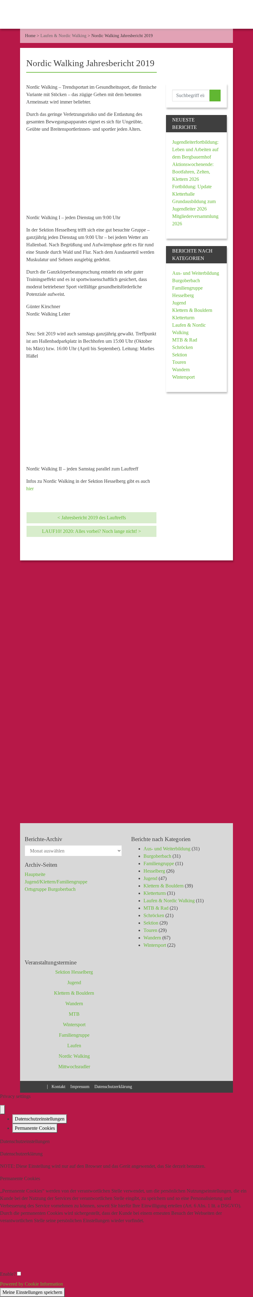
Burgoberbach (186, 280)
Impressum (79, 1086)
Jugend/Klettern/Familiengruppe (56, 881)
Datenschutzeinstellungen (39, 1118)
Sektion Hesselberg (74, 972)
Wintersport (183, 377)
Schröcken (182, 347)
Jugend (179, 302)
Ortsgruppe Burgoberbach (50, 889)
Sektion (179, 354)
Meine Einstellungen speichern (32, 1292)
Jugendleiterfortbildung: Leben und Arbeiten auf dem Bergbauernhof (195, 149)
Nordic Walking (74, 1056)
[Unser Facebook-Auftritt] (30, 1086)
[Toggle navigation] (243, 15)
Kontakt (58, 1086)
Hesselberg (183, 295)
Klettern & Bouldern (192, 310)
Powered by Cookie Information (31, 1283)
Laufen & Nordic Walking (63, 35)
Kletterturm (183, 317)
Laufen (74, 1045)
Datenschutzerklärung (113, 1086)
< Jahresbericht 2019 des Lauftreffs (91, 517)
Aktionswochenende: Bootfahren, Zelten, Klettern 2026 (193, 172)
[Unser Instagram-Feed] (41, 1086)
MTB (74, 1014)
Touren (179, 362)
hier (30, 488)
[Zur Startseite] (12, 15)
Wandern (181, 369)
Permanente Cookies (35, 1128)
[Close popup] (2, 1109)
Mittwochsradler (74, 1066)
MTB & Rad (184, 339)
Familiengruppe (187, 288)
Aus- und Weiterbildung (195, 273)
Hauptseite (35, 874)
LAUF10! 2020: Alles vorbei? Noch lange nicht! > (91, 531)
